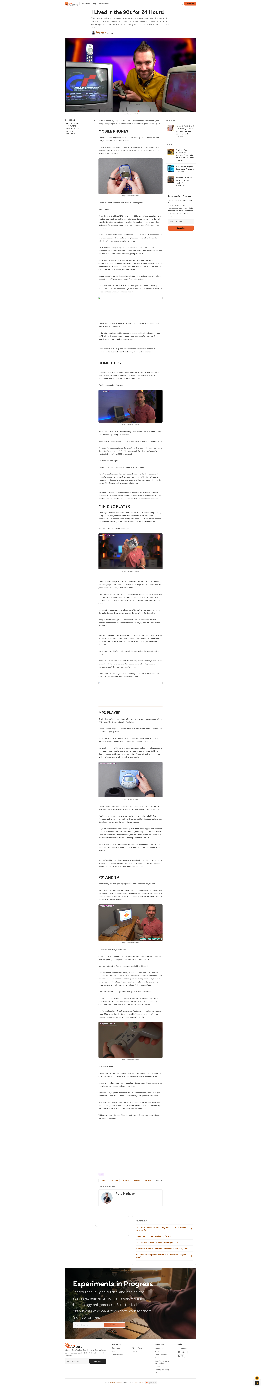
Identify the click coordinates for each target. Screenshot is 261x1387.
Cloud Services (161, 1354)
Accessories (159, 1348)
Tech (101, 1174)
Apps (157, 1351)
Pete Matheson (101, 32)
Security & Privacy (162, 1370)
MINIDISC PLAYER (72, 128)
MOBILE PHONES (72, 123)
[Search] (182, 4)
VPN (156, 1373)
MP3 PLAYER (71, 131)
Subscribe (190, 4)
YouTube (158, 1358)
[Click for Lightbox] (130, 176)
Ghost (136, 1383)
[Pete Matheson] (93, 33)
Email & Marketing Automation (162, 1362)
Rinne (142, 1383)
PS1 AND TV (70, 134)
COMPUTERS (71, 126)
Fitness (157, 1366)
